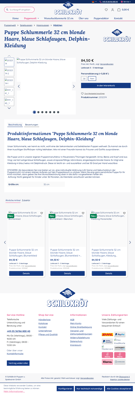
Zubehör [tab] (26, 200)
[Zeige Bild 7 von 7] (58, 112)
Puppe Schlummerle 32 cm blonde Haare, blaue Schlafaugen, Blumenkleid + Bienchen (65, 252)
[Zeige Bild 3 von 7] (42, 112)
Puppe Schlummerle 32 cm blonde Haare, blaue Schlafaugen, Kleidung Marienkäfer (106, 252)
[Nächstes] (74, 86)
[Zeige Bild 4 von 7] (46, 112)
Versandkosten (106, 64)
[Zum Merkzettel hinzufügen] (42, 213)
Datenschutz (76, 341)
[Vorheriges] (19, 86)
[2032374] (46, 86)
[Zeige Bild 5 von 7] (50, 112)
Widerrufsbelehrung (80, 337)
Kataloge (43, 323)
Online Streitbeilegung (81, 327)
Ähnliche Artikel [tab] (13, 200)
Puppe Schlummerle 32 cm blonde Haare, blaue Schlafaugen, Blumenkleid (23, 252)
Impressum (75, 345)
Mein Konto (75, 323)
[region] (40, 86)
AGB (72, 319)
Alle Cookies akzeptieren (119, 388)
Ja (84, 78)
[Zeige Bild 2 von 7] (38, 112)
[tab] (15, 124)
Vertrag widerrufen (18, 363)
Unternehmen (45, 330)
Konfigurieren (65, 388)
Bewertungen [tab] (31, 124)
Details (26, 273)
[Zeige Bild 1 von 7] (34, 112)
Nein (92, 78)
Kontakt (42, 327)
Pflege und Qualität (48, 334)
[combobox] (22, 9)
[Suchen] (7, 9)
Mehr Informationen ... (14, 391)
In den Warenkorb (106, 85)
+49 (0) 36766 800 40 (110, 2)
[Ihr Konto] (112, 9)
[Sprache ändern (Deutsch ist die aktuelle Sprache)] (94, 2)
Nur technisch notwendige (89, 388)
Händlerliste (44, 319)
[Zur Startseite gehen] (68, 9)
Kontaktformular (15, 353)
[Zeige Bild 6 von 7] (54, 112)
